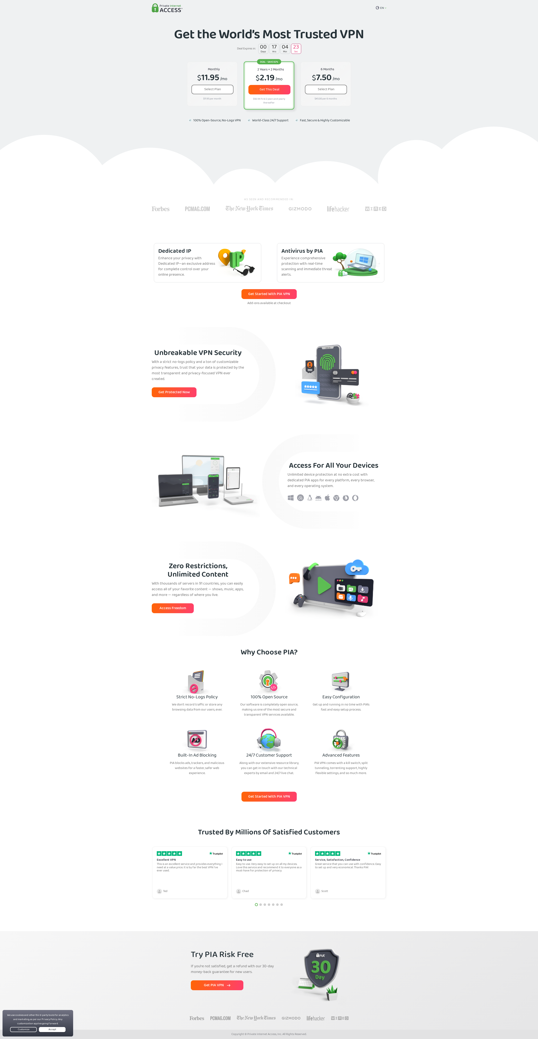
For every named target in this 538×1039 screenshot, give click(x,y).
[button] (256, 904)
